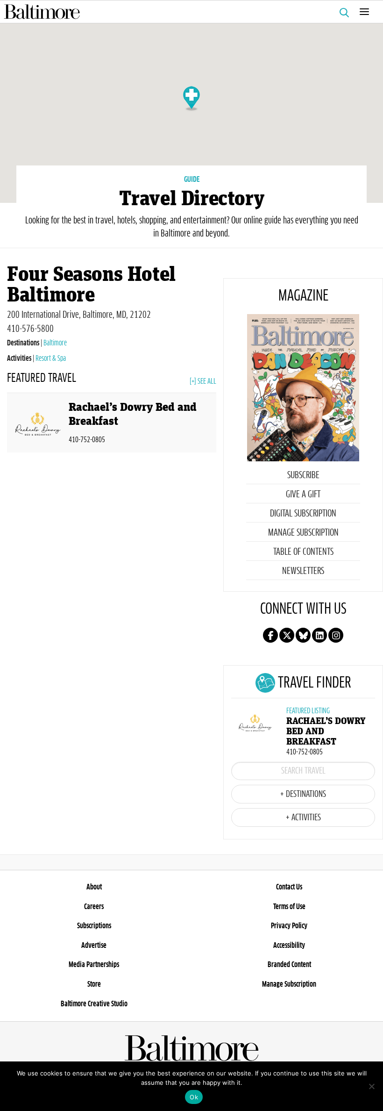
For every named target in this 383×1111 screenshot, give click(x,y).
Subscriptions (94, 926)
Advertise (93, 945)
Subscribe (303, 475)
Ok (194, 1097)
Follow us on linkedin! (319, 635)
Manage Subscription (303, 533)
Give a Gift (303, 494)
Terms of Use (289, 906)
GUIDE (191, 179)
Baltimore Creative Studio (94, 1004)
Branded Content (289, 964)
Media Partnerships (94, 964)
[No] (371, 1086)
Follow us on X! (286, 635)
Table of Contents (303, 552)
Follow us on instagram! (335, 635)
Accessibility (289, 945)
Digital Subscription (303, 513)
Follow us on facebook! (270, 635)
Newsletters (303, 571)
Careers (94, 906)
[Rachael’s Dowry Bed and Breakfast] (37, 425)
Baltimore (55, 343)
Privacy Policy (289, 926)
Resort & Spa (50, 358)
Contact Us (289, 887)
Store (94, 984)
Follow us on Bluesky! (303, 635)
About (94, 887)
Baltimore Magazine (188, 11)
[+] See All (203, 381)
